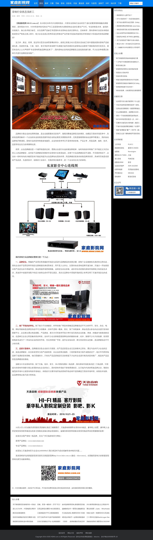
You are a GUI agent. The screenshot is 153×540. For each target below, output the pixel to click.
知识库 (113, 3)
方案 (52, 3)
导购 (57, 3)
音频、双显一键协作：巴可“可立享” (49, 504)
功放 (75, 3)
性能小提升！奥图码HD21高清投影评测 (100, 513)
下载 (120, 3)
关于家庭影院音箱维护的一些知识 (24, 504)
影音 (129, 162)
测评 (46, 3)
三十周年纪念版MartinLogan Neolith (99, 517)
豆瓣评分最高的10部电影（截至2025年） (130, 123)
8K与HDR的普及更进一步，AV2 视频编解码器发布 (133, 119)
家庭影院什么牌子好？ (124, 15)
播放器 (81, 3)
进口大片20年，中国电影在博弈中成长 (26, 509)
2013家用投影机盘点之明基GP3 (98, 504)
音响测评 (118, 176)
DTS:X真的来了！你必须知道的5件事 (129, 19)
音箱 (62, 3)
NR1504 (131, 173)
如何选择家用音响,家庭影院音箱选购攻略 (76, 504)
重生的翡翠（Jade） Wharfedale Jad (100, 509)
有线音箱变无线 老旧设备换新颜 (128, 29)
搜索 (140, 3)
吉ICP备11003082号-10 (109, 537)
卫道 (129, 155)
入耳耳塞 (118, 144)
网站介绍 (71, 533)
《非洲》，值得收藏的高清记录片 (73, 521)
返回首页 (62, 533)
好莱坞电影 (118, 169)
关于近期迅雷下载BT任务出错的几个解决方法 (132, 40)
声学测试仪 (118, 173)
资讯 (41, 3)
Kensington (132, 151)
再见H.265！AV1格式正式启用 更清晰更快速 (132, 44)
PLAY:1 (130, 144)
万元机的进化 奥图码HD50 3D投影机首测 (76, 513)
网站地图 (88, 533)
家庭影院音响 (119, 148)
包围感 (117, 151)
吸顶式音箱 (132, 176)
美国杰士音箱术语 (122, 72)
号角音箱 (131, 159)
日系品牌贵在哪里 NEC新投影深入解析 (51, 509)
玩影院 (94, 3)
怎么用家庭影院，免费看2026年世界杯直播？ (132, 112)
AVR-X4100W (133, 166)
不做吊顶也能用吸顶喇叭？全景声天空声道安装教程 (134, 126)
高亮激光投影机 (133, 169)
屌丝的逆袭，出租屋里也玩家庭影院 (128, 90)
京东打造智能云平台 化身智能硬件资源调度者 (53, 521)
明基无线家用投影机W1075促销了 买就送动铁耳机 (133, 80)
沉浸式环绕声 (119, 166)
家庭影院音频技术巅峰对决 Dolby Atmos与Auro (132, 83)
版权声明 (79, 533)
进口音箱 (118, 159)
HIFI (107, 3)
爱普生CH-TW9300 (121, 155)
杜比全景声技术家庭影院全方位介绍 (129, 33)
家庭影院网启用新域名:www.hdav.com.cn (131, 26)
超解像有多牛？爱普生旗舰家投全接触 (75, 509)
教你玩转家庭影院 (19, 513)
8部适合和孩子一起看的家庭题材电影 (75, 517)
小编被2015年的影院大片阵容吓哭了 (130, 47)
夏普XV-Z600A (133, 148)
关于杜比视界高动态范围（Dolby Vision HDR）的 (134, 22)
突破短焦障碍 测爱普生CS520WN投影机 (101, 521)
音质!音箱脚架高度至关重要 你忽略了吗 (26, 517)
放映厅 (101, 3)
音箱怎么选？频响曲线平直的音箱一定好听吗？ (132, 133)
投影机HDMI (119, 162)
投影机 (69, 3)
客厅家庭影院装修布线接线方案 (127, 58)
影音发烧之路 (121, 65)
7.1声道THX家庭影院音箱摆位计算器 (129, 62)
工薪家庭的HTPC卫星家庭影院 (48, 513)
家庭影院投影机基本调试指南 (23, 521)
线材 (87, 3)
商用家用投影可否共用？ (124, 87)
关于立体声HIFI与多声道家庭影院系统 (50, 517)
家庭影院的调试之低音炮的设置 (127, 69)
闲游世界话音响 (121, 76)
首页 (36, 3)
